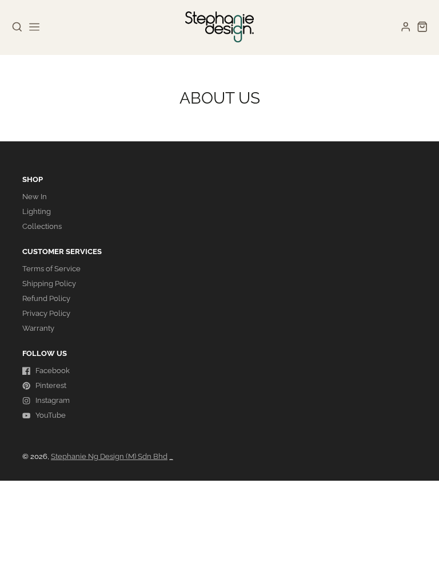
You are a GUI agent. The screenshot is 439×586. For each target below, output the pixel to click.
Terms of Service (51, 268)
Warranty (38, 328)
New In (34, 196)
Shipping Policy (49, 283)
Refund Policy (46, 298)
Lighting (36, 211)
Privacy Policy (46, 313)
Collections (42, 226)
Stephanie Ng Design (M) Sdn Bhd (109, 456)
